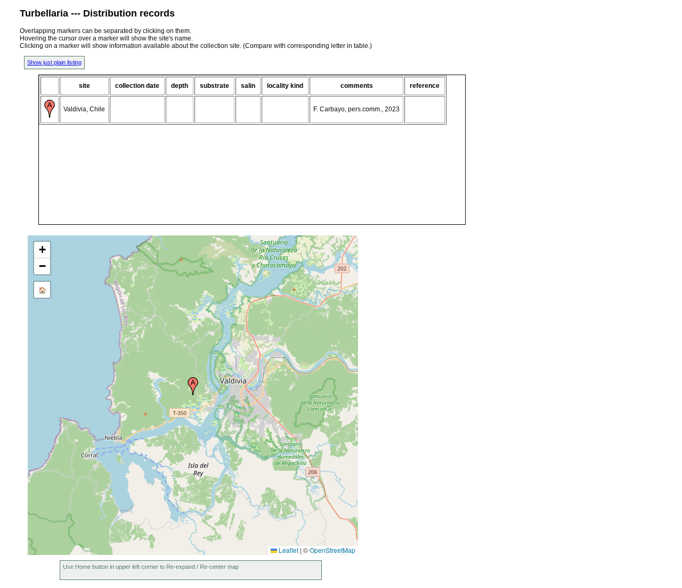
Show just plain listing (54, 62)
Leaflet (287, 549)
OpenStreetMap (332, 549)
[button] (193, 386)
